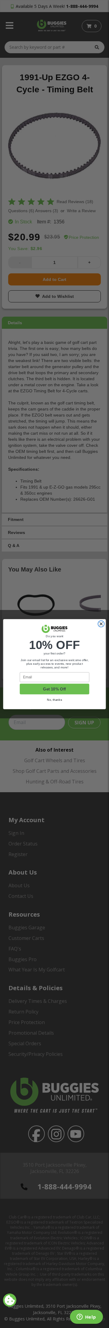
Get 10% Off (54, 689)
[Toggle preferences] (9, 1300)
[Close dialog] (101, 624)
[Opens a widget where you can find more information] (86, 1317)
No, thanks (54, 699)
